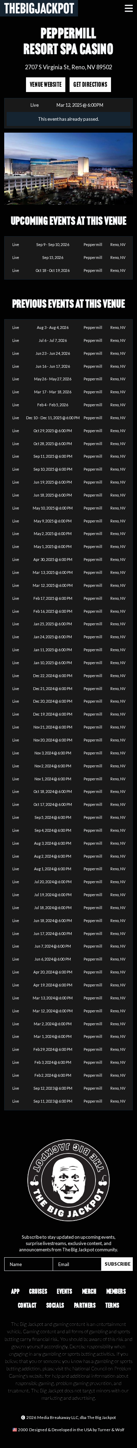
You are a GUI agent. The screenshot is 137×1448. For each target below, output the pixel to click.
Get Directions (90, 84)
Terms (112, 1305)
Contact (27, 1305)
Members (116, 1291)
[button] (128, 8)
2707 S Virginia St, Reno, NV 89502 (68, 67)
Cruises (38, 1291)
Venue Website (45, 84)
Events (64, 1291)
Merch (89, 1291)
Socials (55, 1305)
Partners (85, 1305)
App (15, 1291)
